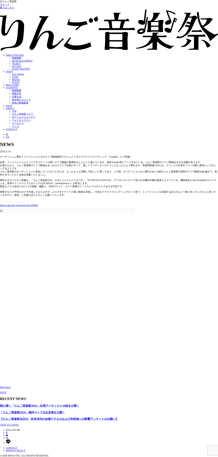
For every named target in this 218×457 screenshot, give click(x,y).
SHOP (9, 106)
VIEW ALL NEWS (9, 425)
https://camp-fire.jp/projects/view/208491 (19, 205)
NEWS (9, 71)
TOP (14, 111)
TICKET (16, 63)
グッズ (15, 126)
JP (7, 134)
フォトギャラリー (21, 120)
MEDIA (16, 79)
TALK (15, 77)
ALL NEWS (18, 74)
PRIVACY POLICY (16, 450)
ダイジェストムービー (24, 117)
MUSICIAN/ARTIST (22, 61)
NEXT (3, 392)
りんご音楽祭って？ (22, 114)
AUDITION (12, 87)
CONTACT (11, 129)
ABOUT (10, 108)
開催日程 (16, 93)
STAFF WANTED (21, 69)
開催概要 (16, 58)
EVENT (16, 82)
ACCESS (16, 66)
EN (7, 137)
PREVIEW (5, 387)
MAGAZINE (12, 85)
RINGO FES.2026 (15, 55)
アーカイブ (18, 123)
